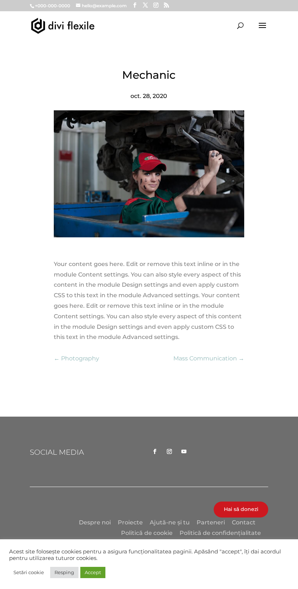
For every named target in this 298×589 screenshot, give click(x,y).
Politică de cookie (147, 532)
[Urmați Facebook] (155, 451)
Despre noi (95, 522)
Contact (243, 522)
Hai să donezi (241, 509)
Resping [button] (64, 572)
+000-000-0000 (52, 5)
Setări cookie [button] (28, 572)
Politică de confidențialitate (220, 532)
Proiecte (130, 522)
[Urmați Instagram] (169, 451)
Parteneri (211, 522)
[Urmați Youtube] (184, 451)
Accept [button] (93, 572)
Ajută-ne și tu (170, 522)
